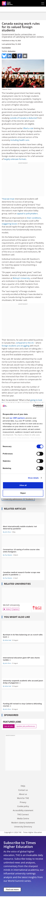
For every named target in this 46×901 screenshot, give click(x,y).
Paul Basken (6, 48)
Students (29, 499)
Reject (23, 493)
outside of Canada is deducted (23, 118)
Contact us (23, 790)
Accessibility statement (23, 810)
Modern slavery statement (23, 822)
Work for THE (23, 798)
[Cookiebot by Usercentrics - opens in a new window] (33, 406)
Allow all (23, 485)
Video (8, 609)
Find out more (12, 889)
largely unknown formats (15, 159)
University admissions (13, 499)
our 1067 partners (17, 418)
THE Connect (23, 814)
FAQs (23, 786)
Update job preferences (25, 726)
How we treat (8, 199)
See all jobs (8, 726)
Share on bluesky (4, 56)
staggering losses (9, 223)
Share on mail (25, 56)
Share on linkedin (9, 56)
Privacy (23, 802)
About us (23, 794)
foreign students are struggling (15, 345)
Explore (16, 609)
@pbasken (11, 51)
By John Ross (7, 532)
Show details (33, 478)
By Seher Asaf (7, 640)
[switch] (40, 454)
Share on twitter (14, 56)
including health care (19, 140)
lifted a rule (28, 128)
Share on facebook (19, 56)
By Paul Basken (7, 555)
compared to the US (25, 343)
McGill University (11, 605)
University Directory (23, 826)
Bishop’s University (21, 278)
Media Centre (23, 818)
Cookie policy (23, 806)
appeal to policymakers (27, 213)
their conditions (34, 218)
